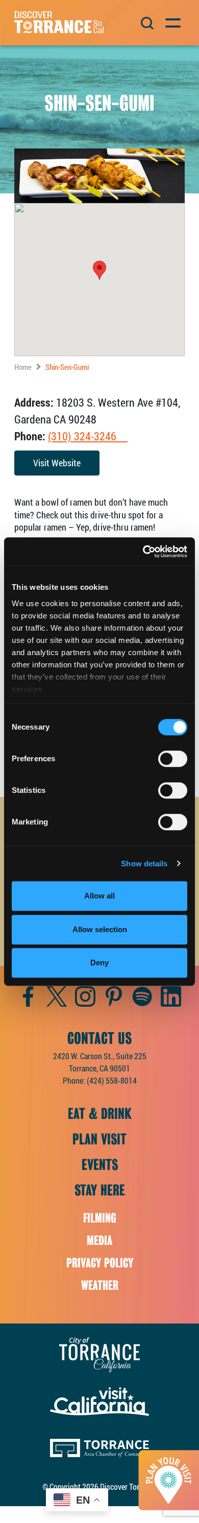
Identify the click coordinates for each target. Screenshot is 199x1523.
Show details (144, 863)
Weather (99, 1285)
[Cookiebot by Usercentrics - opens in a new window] (143, 551)
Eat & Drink (100, 1113)
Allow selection (99, 929)
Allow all (99, 895)
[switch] (172, 759)
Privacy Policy (99, 1263)
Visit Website (57, 463)
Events (100, 1165)
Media (99, 1240)
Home (23, 367)
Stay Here (99, 1190)
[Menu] (172, 21)
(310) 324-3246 (88, 436)
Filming (99, 1218)
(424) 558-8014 (112, 1080)
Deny (99, 962)
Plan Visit (99, 1139)
